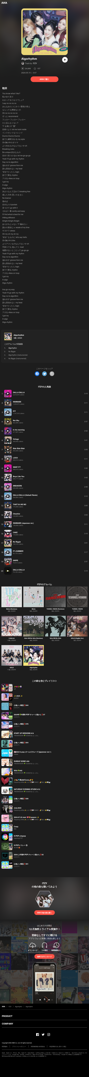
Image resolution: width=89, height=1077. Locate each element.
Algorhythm (19, 335)
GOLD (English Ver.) (77, 638)
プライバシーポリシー (19, 1046)
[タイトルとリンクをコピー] (52, 373)
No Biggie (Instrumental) (17, 358)
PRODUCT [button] (7, 1016)
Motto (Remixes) (11, 609)
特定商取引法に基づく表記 (57, 1046)
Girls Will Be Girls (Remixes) (33, 638)
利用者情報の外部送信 (38, 1046)
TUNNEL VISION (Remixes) (55, 609)
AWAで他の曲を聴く (44, 912)
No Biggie (12, 351)
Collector (12, 638)
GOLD (12, 667)
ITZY (35, 63)
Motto (33, 609)
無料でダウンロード (44, 956)
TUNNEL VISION (77, 609)
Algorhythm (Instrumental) (18, 355)
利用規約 (4, 1046)
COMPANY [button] (7, 1023)
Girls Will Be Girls (55, 638)
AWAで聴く (44, 79)
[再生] (65, 60)
